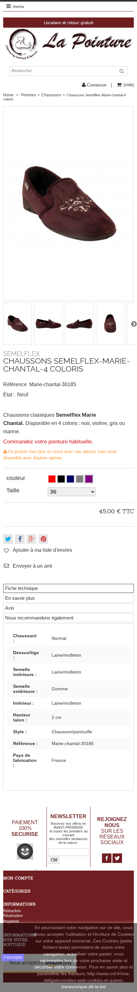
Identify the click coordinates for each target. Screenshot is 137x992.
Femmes (28, 95)
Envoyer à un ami (32, 566)
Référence (15, 384)
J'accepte (12, 957)
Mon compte (18, 878)
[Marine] (70, 478)
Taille (13, 490)
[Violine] (88, 478)
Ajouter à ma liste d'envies (42, 550)
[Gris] (79, 478)
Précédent (3, 323)
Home (8, 95)
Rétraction (12, 911)
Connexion (97, 85)
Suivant (134, 323)
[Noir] (61, 478)
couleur (16, 478)
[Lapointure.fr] (68, 43)
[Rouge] (51, 478)
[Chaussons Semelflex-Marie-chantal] (17, 323)
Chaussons (51, 95)
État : (9, 394)
